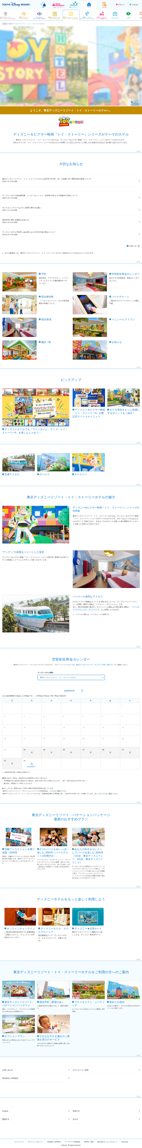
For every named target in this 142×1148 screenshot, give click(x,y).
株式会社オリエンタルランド (107, 1142)
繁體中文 (5, 1119)
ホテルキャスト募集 (81, 1070)
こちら (52, 791)
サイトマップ (19, 1142)
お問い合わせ (7, 1070)
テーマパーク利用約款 (72, 1142)
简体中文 (76, 1111)
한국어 (75, 1119)
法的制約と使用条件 (54, 1142)
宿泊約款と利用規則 (10, 1078)
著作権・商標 (89, 1142)
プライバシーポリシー (35, 1142)
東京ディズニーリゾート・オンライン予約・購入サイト (95, 664)
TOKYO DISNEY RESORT (16, 4)
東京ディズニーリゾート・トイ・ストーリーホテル (58, 677)
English (5, 1111)
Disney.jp (124, 1142)
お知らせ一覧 (134, 246)
